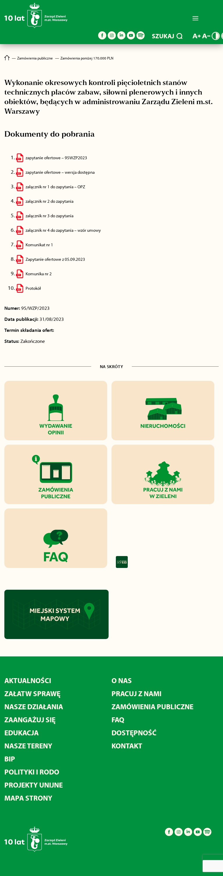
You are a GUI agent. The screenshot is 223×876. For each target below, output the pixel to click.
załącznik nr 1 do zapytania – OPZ (55, 186)
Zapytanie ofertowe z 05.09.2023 (55, 259)
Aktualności (27, 680)
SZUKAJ (163, 36)
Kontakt (127, 745)
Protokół (33, 288)
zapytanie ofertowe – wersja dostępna (60, 172)
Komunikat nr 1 (39, 244)
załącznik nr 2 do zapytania (49, 201)
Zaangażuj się (29, 719)
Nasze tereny (28, 745)
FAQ (118, 719)
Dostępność (134, 732)
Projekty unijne (33, 784)
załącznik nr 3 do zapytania (49, 215)
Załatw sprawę (32, 693)
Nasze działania (33, 706)
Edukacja (21, 732)
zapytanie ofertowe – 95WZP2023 (56, 157)
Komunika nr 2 (39, 273)
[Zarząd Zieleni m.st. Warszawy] (35, 26)
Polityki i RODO (31, 771)
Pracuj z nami (136, 693)
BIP (9, 758)
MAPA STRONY (28, 797)
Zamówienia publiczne (152, 706)
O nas (122, 680)
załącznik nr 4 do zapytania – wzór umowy (63, 230)
